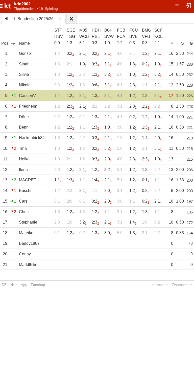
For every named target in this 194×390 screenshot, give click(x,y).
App (24, 285)
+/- (13, 43)
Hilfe (13, 285)
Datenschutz (182, 285)
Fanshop (38, 285)
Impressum (159, 285)
